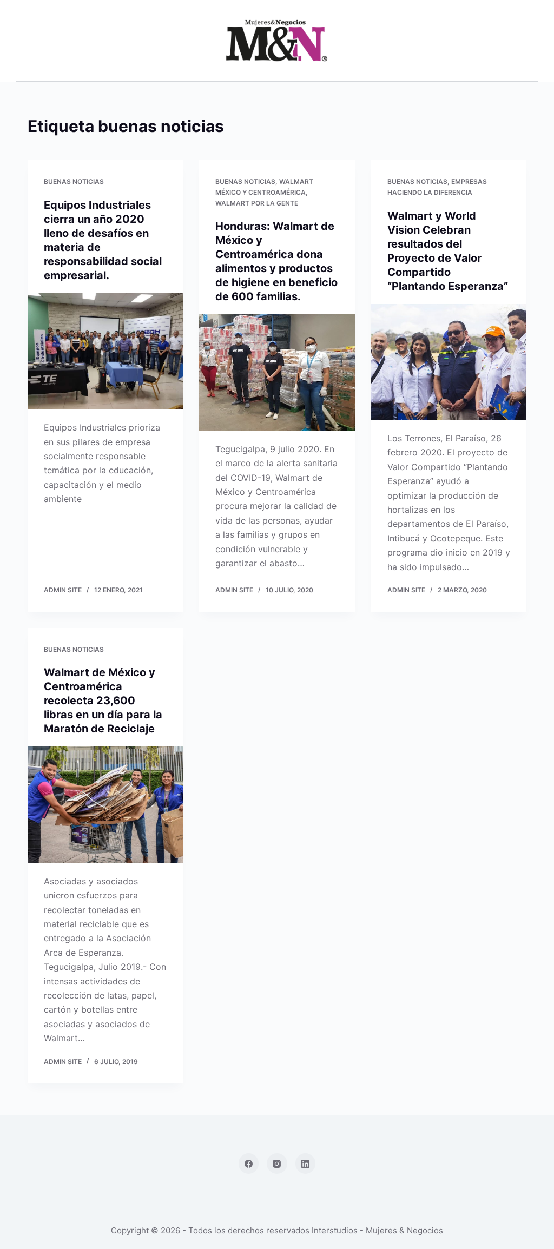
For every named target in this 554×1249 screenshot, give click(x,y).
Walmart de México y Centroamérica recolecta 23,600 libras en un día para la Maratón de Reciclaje (103, 700)
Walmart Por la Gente (256, 203)
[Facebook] (249, 1163)
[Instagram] (277, 1163)
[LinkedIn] (305, 1163)
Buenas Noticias (74, 181)
